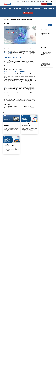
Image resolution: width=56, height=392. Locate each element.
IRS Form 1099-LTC (7, 52)
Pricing (28, 3)
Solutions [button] (23, 3)
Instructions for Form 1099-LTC (46, 36)
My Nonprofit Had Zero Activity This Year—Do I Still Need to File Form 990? (46, 57)
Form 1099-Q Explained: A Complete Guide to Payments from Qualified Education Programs (29, 124)
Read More (6, 133)
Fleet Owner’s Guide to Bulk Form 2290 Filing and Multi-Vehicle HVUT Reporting (46, 53)
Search (50, 25)
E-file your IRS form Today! (28, 12)
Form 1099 (8, 19)
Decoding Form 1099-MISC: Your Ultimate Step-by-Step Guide (10, 144)
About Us (32, 3)
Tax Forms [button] (18, 3)
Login (44, 3)
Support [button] (36, 3)
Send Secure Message (21, 1)
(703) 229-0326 (38, 1)
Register (49, 3)
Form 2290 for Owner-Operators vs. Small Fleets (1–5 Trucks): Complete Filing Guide (46, 60)
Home (4, 19)
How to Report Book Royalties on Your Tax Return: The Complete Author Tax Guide (45, 64)
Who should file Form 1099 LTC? (46, 34)
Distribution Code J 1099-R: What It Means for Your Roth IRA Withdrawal (11, 124)
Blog (40, 3)
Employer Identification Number (16, 85)
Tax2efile (15, 101)
